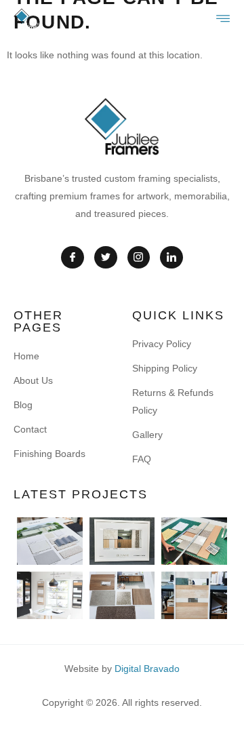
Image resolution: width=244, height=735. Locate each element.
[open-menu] (223, 19)
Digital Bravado (147, 668)
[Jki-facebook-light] (72, 257)
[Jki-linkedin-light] (171, 257)
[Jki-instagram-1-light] (138, 257)
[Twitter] (105, 257)
